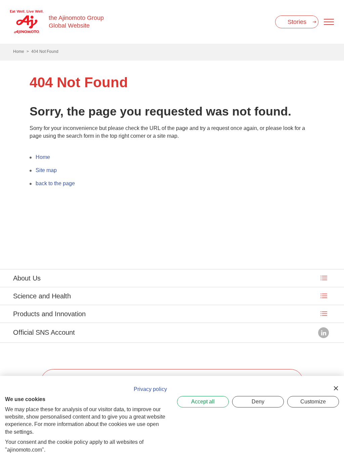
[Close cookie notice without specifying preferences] (336, 388)
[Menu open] (329, 22)
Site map (46, 170)
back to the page (55, 183)
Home (43, 157)
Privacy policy (150, 389)
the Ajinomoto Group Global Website (76, 21)
